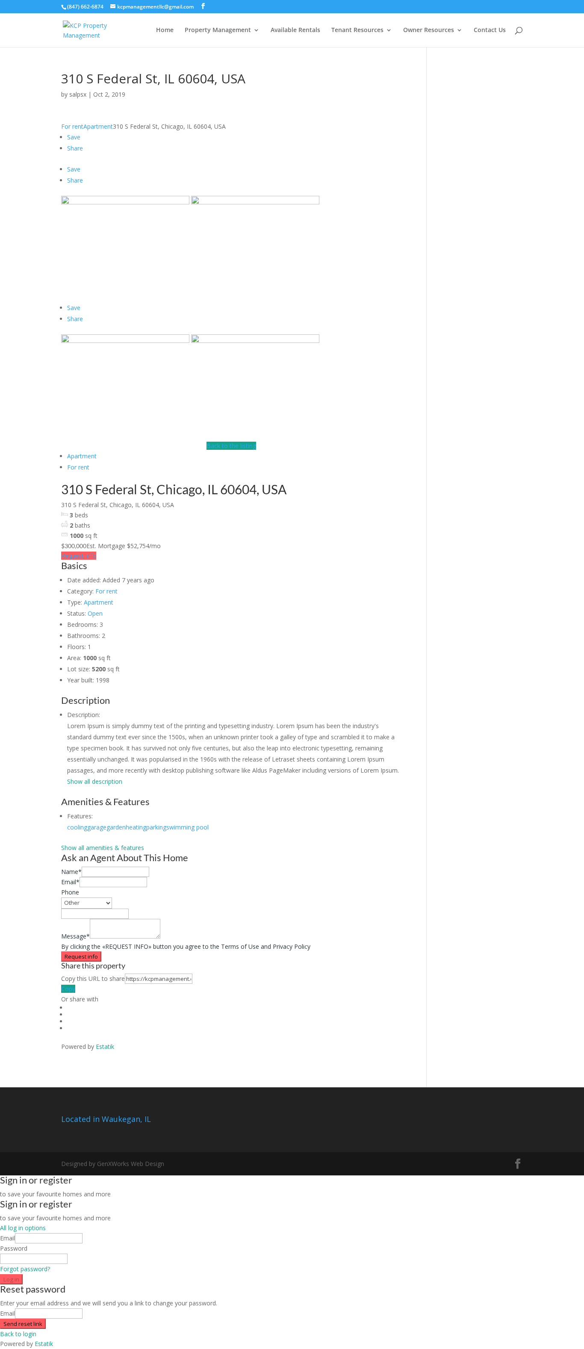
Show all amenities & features (102, 848)
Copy (68, 989)
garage (96, 827)
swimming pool (187, 827)
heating (136, 827)
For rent (72, 126)
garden (116, 827)
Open (95, 613)
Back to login (18, 1334)
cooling (77, 827)
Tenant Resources (357, 30)
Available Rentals (295, 30)
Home (165, 30)
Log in (11, 1279)
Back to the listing (231, 446)
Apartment (98, 126)
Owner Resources (428, 30)
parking (156, 827)
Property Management (218, 30)
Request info (78, 556)
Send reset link (22, 1324)
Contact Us (490, 30)
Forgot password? (25, 1269)
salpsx (77, 94)
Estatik (105, 1046)
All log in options (23, 1228)
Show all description (94, 781)
